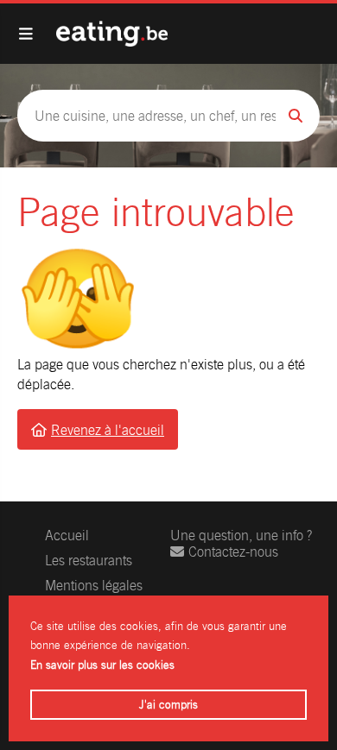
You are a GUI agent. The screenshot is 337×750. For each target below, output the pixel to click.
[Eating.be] (112, 34)
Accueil (67, 535)
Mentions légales (94, 585)
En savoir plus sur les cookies (102, 665)
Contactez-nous (233, 552)
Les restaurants (88, 560)
